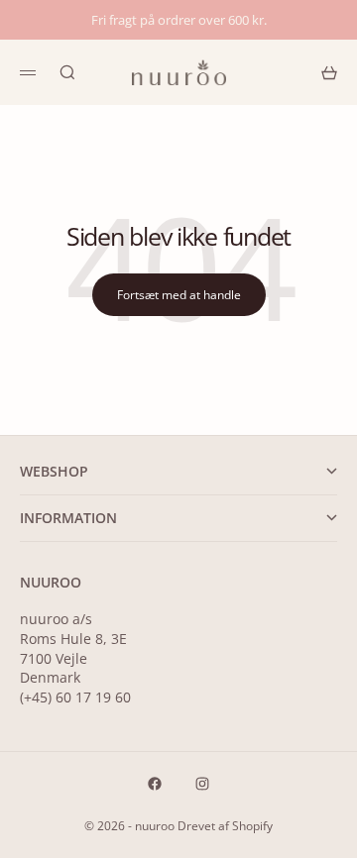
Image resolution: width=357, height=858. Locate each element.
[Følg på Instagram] (202, 784)
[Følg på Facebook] (155, 784)
